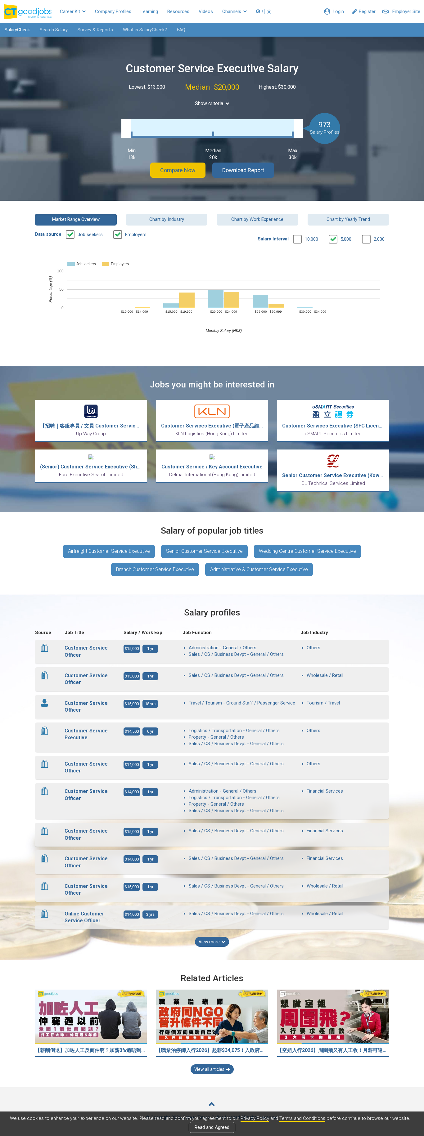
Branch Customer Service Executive (155, 569)
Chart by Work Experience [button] (257, 219)
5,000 (346, 239)
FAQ (181, 30)
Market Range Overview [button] (76, 219)
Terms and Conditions (302, 1118)
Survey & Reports (95, 30)
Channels (232, 11)
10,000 (311, 239)
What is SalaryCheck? (145, 30)
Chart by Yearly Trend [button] (348, 219)
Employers (136, 234)
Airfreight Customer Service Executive (109, 551)
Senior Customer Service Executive (204, 551)
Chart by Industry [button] (166, 219)
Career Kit (70, 11)
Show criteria (209, 103)
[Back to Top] (212, 1105)
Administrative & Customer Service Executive (259, 569)
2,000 (379, 239)
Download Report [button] (243, 170)
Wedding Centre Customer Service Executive (307, 551)
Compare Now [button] (178, 170)
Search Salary (54, 30)
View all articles (209, 1069)
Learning (149, 11)
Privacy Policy (255, 1118)
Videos (206, 11)
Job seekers (90, 234)
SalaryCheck (17, 30)
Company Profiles (113, 11)
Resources (178, 11)
